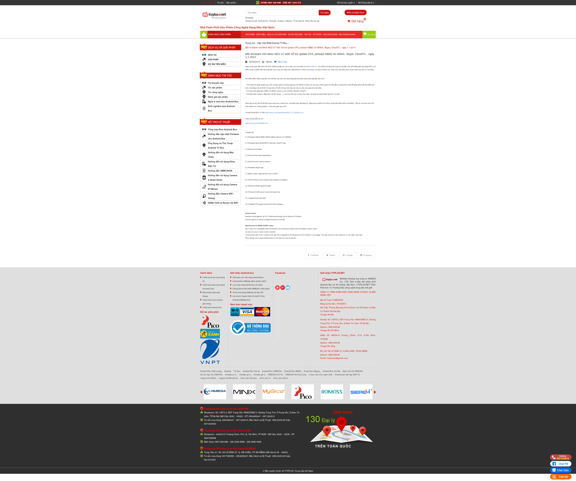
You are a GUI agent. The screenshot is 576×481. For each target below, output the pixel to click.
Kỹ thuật (317, 34)
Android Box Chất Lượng (211, 371)
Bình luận (281, 61)
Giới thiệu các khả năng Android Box (248, 277)
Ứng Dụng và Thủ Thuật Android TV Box (220, 145)
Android (227, 371)
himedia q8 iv (259, 374)
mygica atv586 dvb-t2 (228, 378)
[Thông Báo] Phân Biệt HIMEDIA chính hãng (250, 288)
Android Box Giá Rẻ (331, 371)
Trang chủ (250, 42)
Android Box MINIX (292, 371)
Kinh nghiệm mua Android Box (221, 108)
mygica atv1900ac (208, 378)
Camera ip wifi (251, 21)
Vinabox (280, 21)
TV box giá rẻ (298, 21)
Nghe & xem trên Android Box (223, 101)
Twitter (332, 255)
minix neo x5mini (280, 378)
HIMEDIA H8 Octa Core (295, 374)
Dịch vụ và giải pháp (277, 34)
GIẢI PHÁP (213, 59)
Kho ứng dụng (330, 34)
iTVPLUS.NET (207, 2)
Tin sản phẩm (215, 87)
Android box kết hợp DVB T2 (347, 374)
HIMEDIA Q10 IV (275, 374)
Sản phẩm (231, 2)
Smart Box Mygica (312, 371)
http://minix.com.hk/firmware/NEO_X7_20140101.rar (284, 112)
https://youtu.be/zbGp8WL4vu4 (256, 123)
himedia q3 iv (245, 374)
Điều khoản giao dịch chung (211, 294)
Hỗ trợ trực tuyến (345, 2)
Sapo (310, 470)
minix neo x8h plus (248, 378)
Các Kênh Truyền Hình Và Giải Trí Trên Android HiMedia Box (248, 298)
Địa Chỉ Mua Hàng (347, 34)
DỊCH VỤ (212, 54)
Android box (263, 21)
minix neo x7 (264, 378)
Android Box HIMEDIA (272, 371)
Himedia (272, 21)
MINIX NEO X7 (311, 66)
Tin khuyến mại (216, 82)
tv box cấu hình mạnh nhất (320, 374)
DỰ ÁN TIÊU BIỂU (295, 34)
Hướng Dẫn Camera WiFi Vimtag (220, 196)
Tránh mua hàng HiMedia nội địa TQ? (247, 292)
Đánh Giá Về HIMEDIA (353, 371)
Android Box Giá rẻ (251, 371)
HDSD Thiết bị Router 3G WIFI (223, 202)
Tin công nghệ (215, 92)
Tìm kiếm (324, 12)
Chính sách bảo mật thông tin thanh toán (213, 286)
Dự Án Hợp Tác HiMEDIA (211, 374)
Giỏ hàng (357, 21)
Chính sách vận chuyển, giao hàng (212, 302)
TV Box (237, 371)
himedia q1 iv (231, 374)
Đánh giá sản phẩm (218, 96)
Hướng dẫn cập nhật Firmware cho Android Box (223, 136)
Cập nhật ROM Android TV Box (272, 42)
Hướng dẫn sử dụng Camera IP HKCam (222, 186)
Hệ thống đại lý (365, 2)
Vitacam (288, 21)
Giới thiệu (261, 34)
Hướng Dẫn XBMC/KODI (220, 170)
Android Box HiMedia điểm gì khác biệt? (249, 281)
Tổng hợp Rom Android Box (222, 129)
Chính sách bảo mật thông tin (213, 279)
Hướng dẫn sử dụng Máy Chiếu (221, 154)
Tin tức (220, 2)
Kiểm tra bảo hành (355, 12)
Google (349, 255)
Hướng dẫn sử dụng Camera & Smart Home (222, 177)
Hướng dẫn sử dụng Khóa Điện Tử (221, 163)
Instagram (367, 255)
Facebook (314, 255)
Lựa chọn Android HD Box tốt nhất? (247, 284)
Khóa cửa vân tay (312, 21)
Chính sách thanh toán (212, 307)
